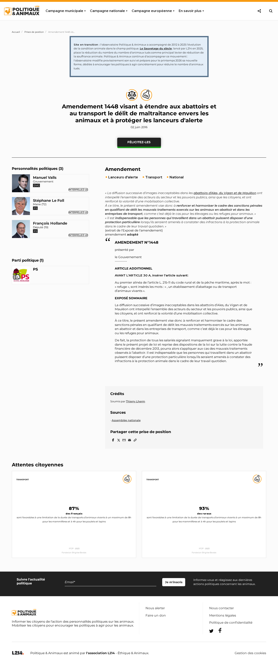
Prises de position (34, 32)
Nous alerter (155, 608)
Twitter (217, 638)
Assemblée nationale (126, 420)
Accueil (16, 32)
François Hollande (50, 224)
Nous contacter (221, 608)
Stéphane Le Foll (48, 201)
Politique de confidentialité (230, 622)
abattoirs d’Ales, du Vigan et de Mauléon (225, 193)
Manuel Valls (45, 178)
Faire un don (156, 615)
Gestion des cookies (250, 653)
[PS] (21, 275)
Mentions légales (222, 615)
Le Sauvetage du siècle (156, 48)
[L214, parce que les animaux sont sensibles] (18, 653)
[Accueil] (21, 19)
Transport (22, 479)
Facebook (217, 630)
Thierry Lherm (135, 401)
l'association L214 (100, 653)
